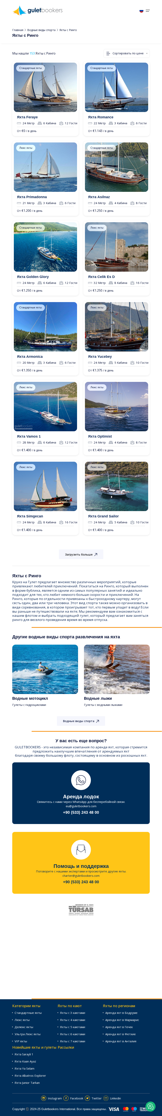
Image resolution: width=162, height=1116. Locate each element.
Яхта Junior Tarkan (27, 1083)
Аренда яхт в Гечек (119, 1027)
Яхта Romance (100, 117)
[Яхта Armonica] (45, 326)
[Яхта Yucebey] (116, 326)
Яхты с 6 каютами (72, 1034)
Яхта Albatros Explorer (30, 1075)
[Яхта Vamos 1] (45, 406)
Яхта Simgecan (30, 516)
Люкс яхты (25, 147)
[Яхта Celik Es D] (116, 247)
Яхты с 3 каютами (72, 1013)
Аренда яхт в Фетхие (120, 1034)
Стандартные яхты (30, 68)
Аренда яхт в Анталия (120, 1041)
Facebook (76, 1098)
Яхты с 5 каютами (72, 1027)
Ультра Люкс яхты (27, 1034)
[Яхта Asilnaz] (116, 167)
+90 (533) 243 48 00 (81, 812)
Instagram (55, 1098)
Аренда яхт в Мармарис (122, 1020)
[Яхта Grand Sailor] (116, 486)
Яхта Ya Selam (24, 1068)
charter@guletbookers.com (81, 876)
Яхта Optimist (100, 436)
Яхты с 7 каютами (72, 1041)
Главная (17, 30)
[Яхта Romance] (116, 87)
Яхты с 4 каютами (72, 1020)
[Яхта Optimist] (116, 406)
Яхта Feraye (27, 117)
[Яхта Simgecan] (45, 486)
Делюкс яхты (24, 1027)
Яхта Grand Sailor (103, 516)
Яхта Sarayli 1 (24, 1054)
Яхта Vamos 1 (29, 436)
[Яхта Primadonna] (45, 167)
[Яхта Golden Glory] (45, 247)
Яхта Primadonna (32, 197)
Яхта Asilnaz (99, 197)
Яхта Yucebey (100, 357)
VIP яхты (21, 1041)
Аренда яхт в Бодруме (121, 1013)
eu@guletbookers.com (81, 806)
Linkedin (115, 1098)
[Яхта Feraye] (45, 87)
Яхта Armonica (30, 357)
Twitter (96, 1098)
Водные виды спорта (41, 30)
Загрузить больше (79, 554)
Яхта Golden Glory (33, 277)
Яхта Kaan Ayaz (25, 1061)
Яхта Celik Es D (101, 277)
